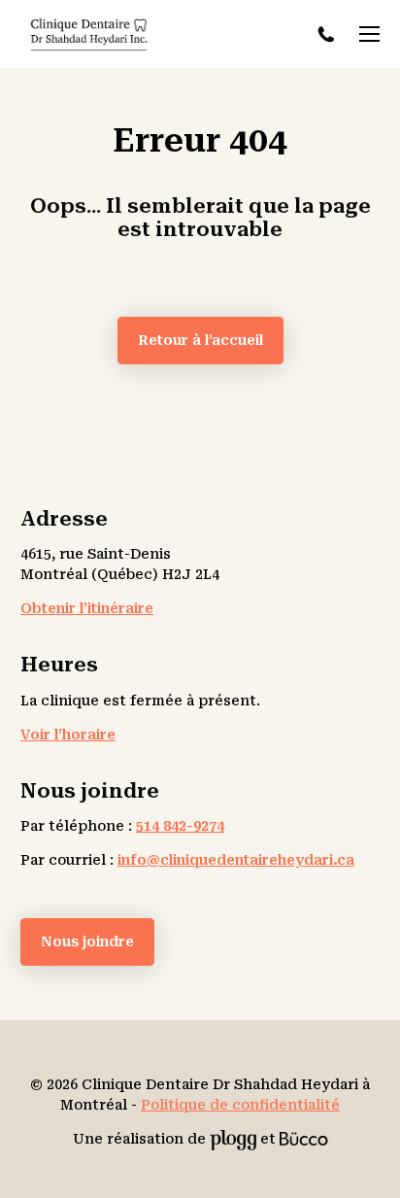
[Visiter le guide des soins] (304, 1139)
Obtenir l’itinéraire (86, 608)
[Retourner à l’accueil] (88, 34)
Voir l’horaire (68, 734)
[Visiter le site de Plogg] (233, 1139)
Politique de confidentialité (240, 1104)
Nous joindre (87, 941)
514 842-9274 (328, 34)
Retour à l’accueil (200, 340)
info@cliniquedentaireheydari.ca (235, 860)
